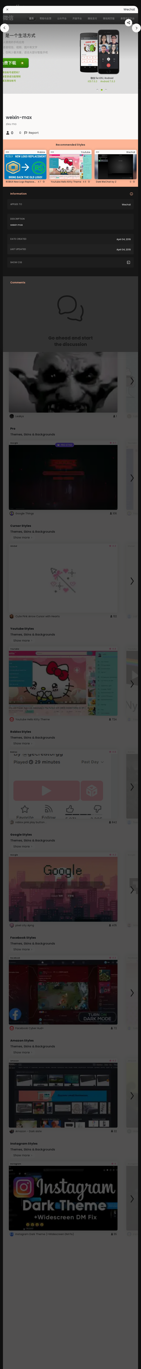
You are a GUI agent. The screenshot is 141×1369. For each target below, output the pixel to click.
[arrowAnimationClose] (4, 28)
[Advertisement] (14, 684)
